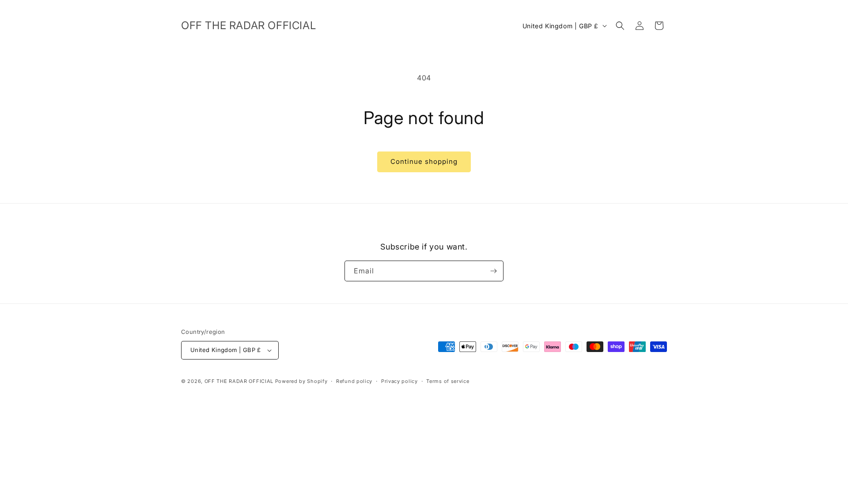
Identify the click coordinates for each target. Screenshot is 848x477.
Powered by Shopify (301, 381)
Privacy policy (399, 381)
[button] (620, 25)
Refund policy (354, 381)
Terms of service (447, 381)
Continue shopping (424, 161)
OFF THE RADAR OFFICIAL (238, 381)
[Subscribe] (493, 271)
